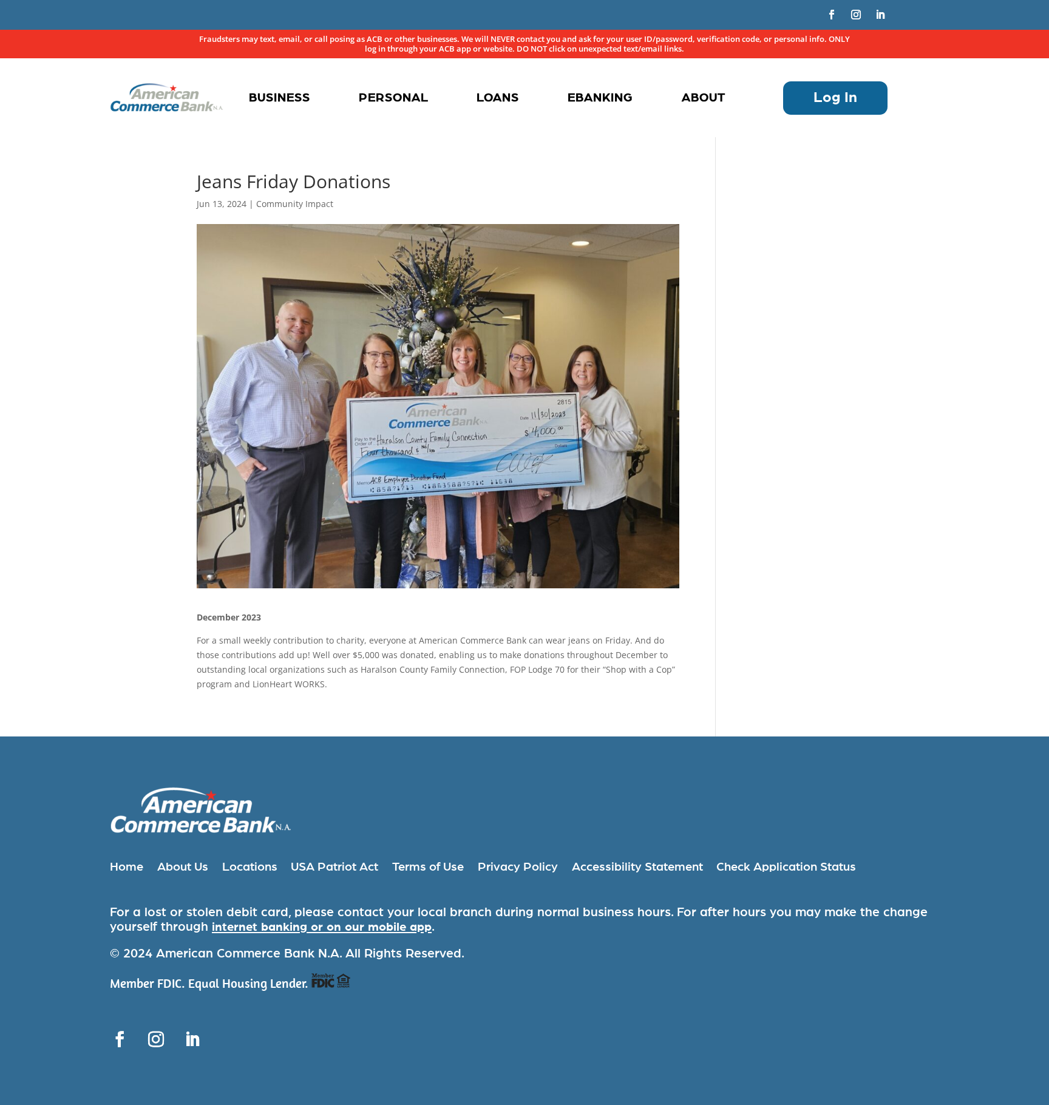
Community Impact (294, 203)
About (703, 98)
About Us (182, 867)
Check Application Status (786, 867)
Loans (498, 98)
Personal (394, 98)
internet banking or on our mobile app (322, 927)
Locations (249, 867)
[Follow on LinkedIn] (880, 14)
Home (126, 867)
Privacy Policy (518, 867)
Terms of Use (428, 867)
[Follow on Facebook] (831, 14)
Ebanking (600, 98)
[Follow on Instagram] (856, 14)
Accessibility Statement (637, 867)
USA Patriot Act (334, 867)
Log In (835, 97)
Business (279, 98)
